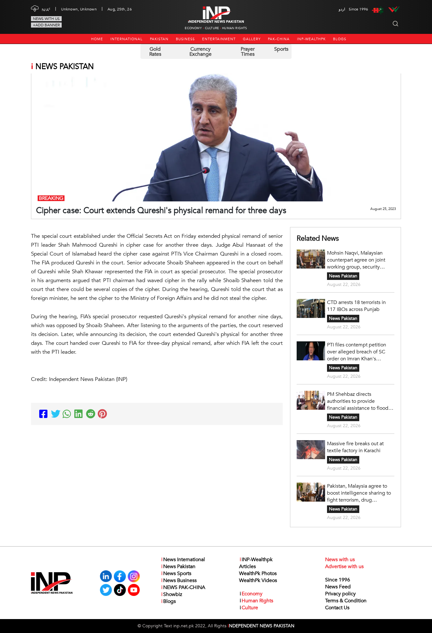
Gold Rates (155, 52)
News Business (179, 580)
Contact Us (337, 607)
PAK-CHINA (279, 39)
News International (183, 559)
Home (97, 39)
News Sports (176, 573)
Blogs (339, 39)
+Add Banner (46, 25)
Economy (193, 28)
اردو (342, 9)
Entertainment (219, 39)
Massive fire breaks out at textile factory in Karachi (355, 447)
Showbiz (171, 594)
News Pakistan (343, 276)
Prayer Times (248, 52)
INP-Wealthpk (311, 39)
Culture (212, 28)
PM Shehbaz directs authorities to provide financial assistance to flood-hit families (358, 401)
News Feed (338, 586)
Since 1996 (337, 579)
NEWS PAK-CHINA (183, 587)
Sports (281, 49)
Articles (247, 566)
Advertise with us (344, 566)
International (126, 39)
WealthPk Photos (258, 573)
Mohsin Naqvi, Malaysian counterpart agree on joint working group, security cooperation (356, 260)
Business (185, 39)
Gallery (252, 39)
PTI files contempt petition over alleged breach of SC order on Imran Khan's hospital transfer (356, 351)
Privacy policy (340, 593)
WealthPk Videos (258, 580)
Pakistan (159, 39)
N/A (46, 9)
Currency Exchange (200, 52)
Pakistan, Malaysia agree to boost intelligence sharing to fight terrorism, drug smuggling (359, 493)
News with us (46, 18)
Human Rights (234, 28)
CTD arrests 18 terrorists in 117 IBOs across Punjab (356, 306)
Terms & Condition (346, 600)
